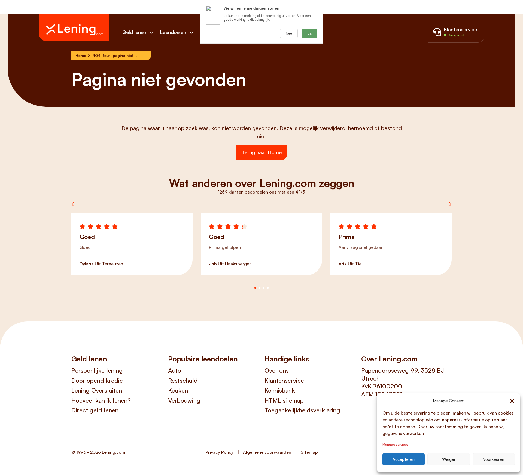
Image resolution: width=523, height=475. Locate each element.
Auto (174, 370)
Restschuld (183, 380)
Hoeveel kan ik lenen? (101, 400)
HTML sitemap (284, 400)
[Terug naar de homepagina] (74, 27)
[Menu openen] (154, 32)
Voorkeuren (493, 459)
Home (80, 55)
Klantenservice (284, 380)
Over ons (276, 370)
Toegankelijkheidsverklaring (302, 410)
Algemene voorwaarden (267, 452)
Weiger (448, 459)
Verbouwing (184, 400)
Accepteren (404, 459)
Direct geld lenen (94, 410)
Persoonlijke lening (97, 370)
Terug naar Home (262, 152)
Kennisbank (279, 390)
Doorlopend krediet (98, 380)
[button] (512, 401)
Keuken (178, 390)
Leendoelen (173, 32)
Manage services (395, 444)
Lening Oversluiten (96, 390)
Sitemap (309, 452)
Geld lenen (134, 32)
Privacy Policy (219, 452)
